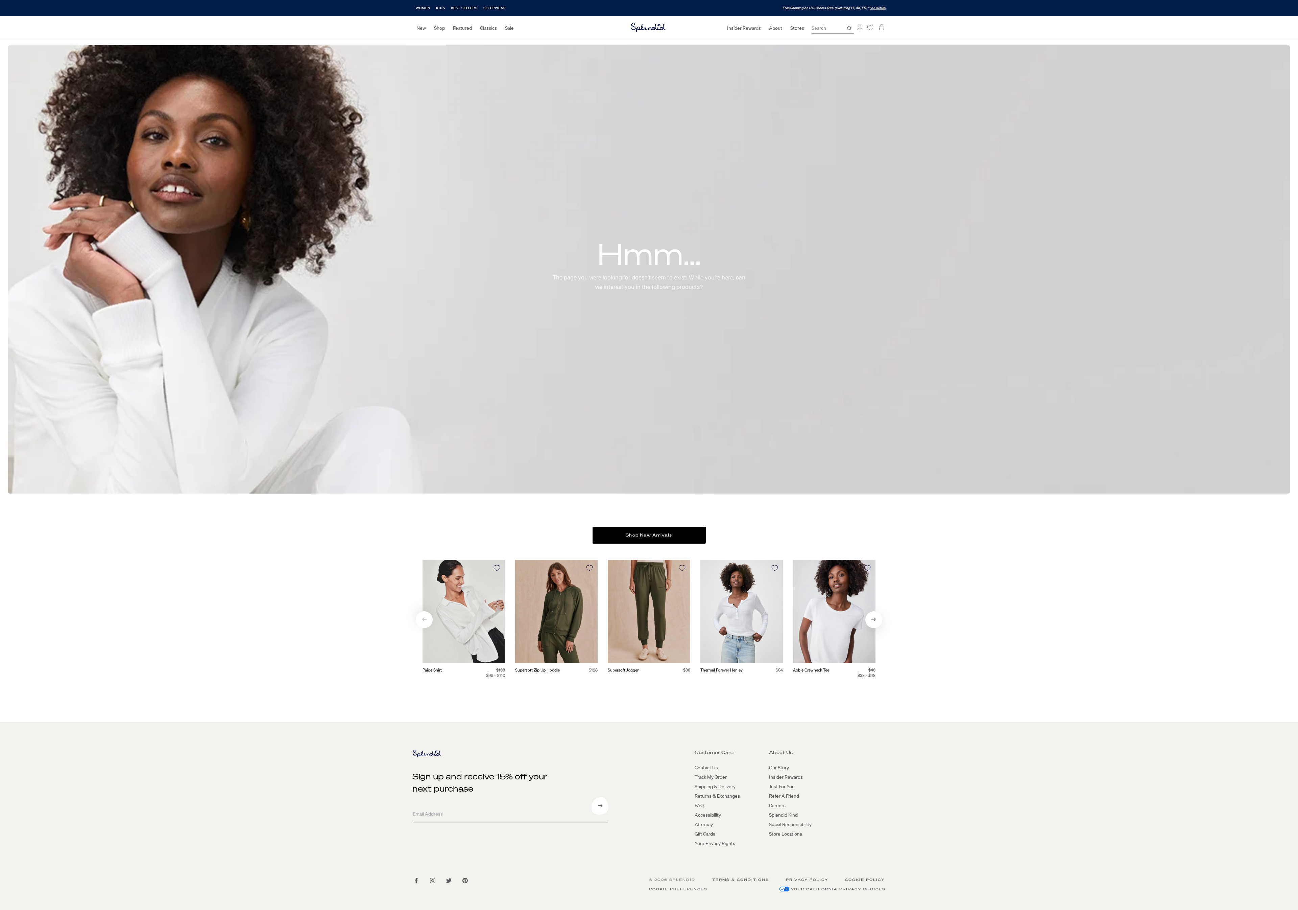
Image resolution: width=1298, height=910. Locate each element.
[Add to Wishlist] (497, 568)
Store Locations (785, 834)
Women (423, 7)
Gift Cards (705, 834)
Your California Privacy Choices (838, 889)
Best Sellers (464, 7)
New (421, 28)
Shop (439, 28)
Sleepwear (494, 7)
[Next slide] (873, 619)
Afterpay (704, 824)
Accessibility (708, 815)
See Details (878, 7)
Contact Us (706, 768)
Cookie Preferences (678, 889)
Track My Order (711, 777)
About (775, 28)
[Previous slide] (424, 619)
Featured (462, 28)
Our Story (779, 768)
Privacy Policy (807, 879)
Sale (509, 28)
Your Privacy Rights (715, 843)
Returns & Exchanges (717, 796)
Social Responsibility (790, 824)
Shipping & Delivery (715, 786)
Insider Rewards (744, 28)
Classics (488, 28)
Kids (440, 7)
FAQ (699, 805)
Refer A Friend (784, 796)
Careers (777, 805)
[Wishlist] (870, 27)
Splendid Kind (783, 815)
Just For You (782, 786)
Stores (797, 28)
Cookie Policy (865, 879)
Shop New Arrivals (649, 535)
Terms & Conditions (740, 879)
